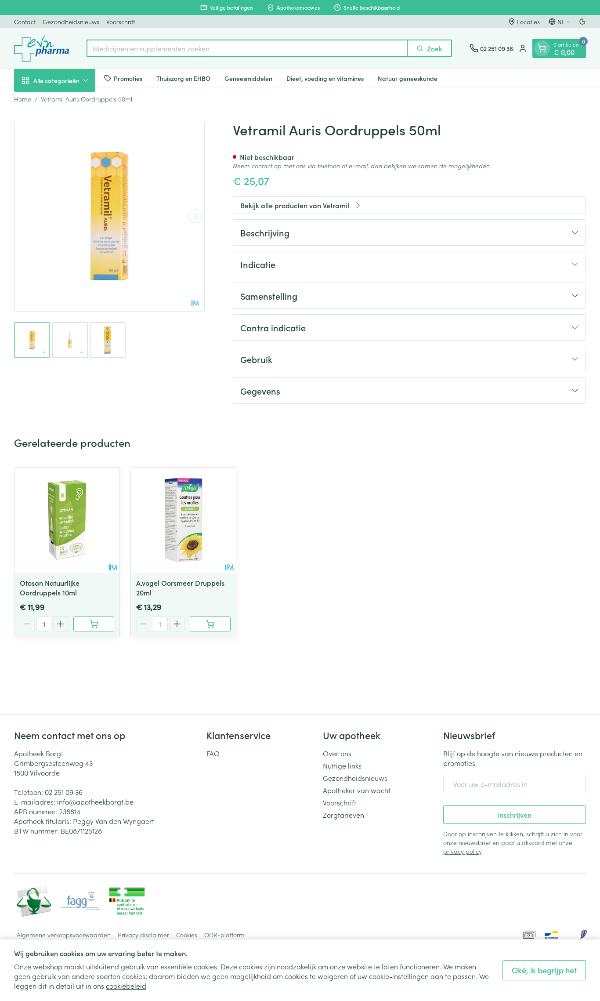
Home (22, 98)
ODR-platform (224, 934)
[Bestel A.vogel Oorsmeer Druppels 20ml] (210, 624)
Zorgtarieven (343, 815)
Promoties (128, 77)
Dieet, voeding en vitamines (325, 77)
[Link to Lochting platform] (583, 934)
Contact (25, 21)
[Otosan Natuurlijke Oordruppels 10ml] (66, 520)
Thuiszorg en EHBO (183, 77)
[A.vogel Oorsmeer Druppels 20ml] (183, 520)
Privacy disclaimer (143, 934)
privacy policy (462, 851)
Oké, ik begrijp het (544, 970)
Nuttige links (342, 765)
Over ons (337, 753)
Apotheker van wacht (356, 790)
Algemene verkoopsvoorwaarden (64, 934)
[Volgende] (195, 216)
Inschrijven (514, 815)
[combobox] (247, 48)
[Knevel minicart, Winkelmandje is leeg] (542, 48)
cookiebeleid (126, 985)
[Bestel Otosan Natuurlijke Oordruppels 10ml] (93, 624)
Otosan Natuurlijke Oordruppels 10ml (50, 587)
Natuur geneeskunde (407, 77)
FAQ (213, 753)
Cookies (186, 934)
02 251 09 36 (64, 792)
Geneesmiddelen (248, 77)
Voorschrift (120, 21)
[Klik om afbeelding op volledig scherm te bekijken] (109, 216)
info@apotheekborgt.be (95, 801)
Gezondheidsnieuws (71, 21)
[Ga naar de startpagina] (41, 48)
